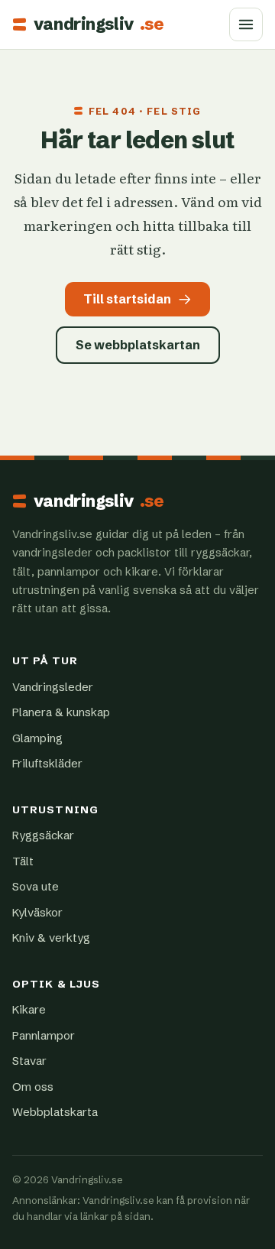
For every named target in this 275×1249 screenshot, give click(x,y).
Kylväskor (37, 912)
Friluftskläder (47, 763)
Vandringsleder (52, 687)
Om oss (32, 1086)
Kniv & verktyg (51, 937)
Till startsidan (127, 299)
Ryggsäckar (43, 835)
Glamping (37, 738)
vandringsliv (98, 24)
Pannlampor (43, 1035)
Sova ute (35, 886)
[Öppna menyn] (246, 24)
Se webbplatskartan (138, 344)
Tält (23, 861)
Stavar (29, 1060)
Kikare (29, 1009)
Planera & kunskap (61, 712)
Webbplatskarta (55, 1112)
